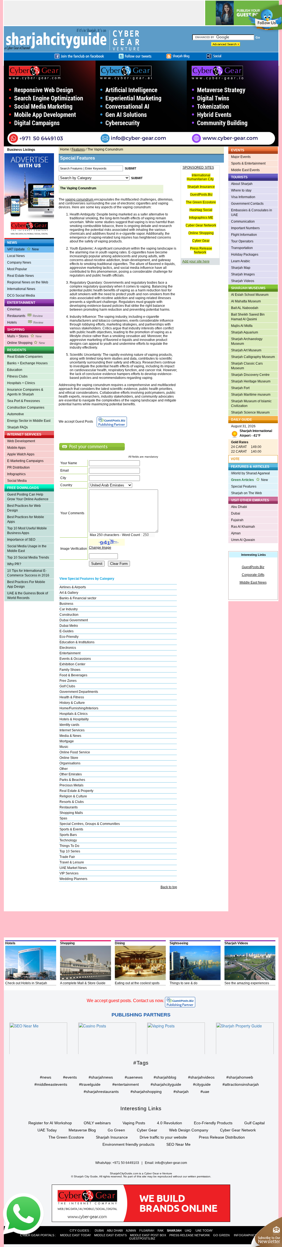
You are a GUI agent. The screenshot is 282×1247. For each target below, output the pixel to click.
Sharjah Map (240, 268)
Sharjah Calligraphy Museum (253, 357)
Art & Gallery (68, 593)
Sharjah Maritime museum (250, 394)
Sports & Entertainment (248, 163)
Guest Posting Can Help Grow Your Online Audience (27, 497)
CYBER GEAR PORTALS (37, 1235)
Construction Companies (25, 407)
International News (21, 289)
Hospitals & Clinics (73, 714)
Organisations (69, 763)
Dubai (235, 513)
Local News (16, 256)
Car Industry (68, 609)
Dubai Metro (68, 626)
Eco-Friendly (68, 637)
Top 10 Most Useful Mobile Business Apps (27, 530)
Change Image (100, 547)
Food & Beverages (73, 675)
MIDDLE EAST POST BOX (148, 1235)
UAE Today (47, 1130)
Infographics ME (201, 218)
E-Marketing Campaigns (25, 461)
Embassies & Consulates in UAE (251, 212)
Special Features (243, 486)
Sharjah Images (243, 274)
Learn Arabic (240, 261)
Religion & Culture (73, 796)
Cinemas (14, 309)
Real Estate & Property (76, 791)
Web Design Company (188, 1130)
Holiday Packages (244, 254)
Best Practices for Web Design (24, 508)
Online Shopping (26, 343)
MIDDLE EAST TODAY (75, 1235)
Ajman (236, 533)
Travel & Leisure (71, 862)
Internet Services (72, 730)
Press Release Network (201, 250)
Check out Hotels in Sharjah (26, 983)
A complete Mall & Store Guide (82, 983)
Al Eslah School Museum (250, 295)
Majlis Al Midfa (242, 326)
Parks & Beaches (72, 780)
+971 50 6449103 (125, 1163)
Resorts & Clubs (71, 802)
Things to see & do (183, 983)
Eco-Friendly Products (213, 1123)
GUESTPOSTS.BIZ (142, 1238)
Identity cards (69, 725)
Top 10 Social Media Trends (28, 557)
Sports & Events (71, 829)
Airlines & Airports (72, 587)
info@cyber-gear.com (171, 1163)
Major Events (241, 157)
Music (63, 747)
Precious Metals (71, 785)
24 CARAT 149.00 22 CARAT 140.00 (246, 446)
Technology (68, 840)
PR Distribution (18, 467)
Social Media (17, 481)
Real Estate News (20, 276)
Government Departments (78, 692)
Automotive (15, 414)
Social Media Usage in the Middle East (27, 548)
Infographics (16, 474)
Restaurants (25, 316)
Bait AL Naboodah (244, 308)
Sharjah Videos (242, 281)
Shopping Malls (71, 813)
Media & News (70, 736)
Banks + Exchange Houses (27, 363)
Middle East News (253, 582)
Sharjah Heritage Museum (250, 381)
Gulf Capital (254, 1123)
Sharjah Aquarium (244, 332)
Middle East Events (245, 170)
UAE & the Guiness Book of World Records (27, 595)
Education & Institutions (76, 642)
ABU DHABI (115, 1230)
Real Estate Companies (25, 357)
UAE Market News (73, 868)
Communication (243, 221)
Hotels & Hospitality (74, 719)
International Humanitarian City (200, 177)
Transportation (242, 248)
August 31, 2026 (251, 430)
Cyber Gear (201, 241)
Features (78, 149)
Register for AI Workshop (50, 1123)
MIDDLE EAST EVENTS (110, 1235)
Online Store (68, 758)
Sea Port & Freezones (23, 401)
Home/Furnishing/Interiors (78, 708)
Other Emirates (70, 774)
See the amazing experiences (246, 983)
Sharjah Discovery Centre (250, 375)
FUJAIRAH (146, 1230)
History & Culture (72, 703)
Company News (19, 262)
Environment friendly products (128, 1144)
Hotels (25, 322)
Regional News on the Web (27, 282)
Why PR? (14, 564)
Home (64, 149)
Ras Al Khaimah (243, 527)
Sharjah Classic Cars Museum (247, 366)
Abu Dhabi (239, 507)
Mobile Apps (16, 448)
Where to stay (241, 190)
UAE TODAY (204, 1230)
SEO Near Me (178, 1144)
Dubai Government (73, 620)
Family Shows (69, 670)
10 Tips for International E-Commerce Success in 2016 (28, 573)
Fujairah (237, 520)
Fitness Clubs (17, 376)
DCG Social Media (21, 295)
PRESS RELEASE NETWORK (189, 1235)
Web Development (21, 441)
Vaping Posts (134, 1123)
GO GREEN (221, 1235)
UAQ (188, 1230)
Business (66, 604)
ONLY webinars (97, 1123)
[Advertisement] (26, 625)
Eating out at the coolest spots (137, 983)
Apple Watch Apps (20, 454)
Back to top (169, 887)
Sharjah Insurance (201, 187)
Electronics (67, 648)
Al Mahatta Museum (246, 301)
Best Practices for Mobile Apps (25, 519)
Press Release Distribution (222, 1137)
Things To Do (69, 846)
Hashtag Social (200, 210)
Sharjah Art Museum (246, 350)
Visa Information (243, 197)
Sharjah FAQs (17, 427)
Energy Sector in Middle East (28, 421)
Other (63, 769)
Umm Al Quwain (243, 540)
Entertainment (69, 653)
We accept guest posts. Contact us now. (125, 1000)
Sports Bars (68, 835)
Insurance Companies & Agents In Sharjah (25, 392)
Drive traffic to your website (163, 1137)
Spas (63, 818)
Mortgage (66, 741)
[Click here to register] (141, 103)
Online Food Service (74, 752)
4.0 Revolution (169, 1123)
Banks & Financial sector (77, 598)
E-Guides (66, 631)
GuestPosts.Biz (201, 194)
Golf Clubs (67, 686)
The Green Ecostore (201, 202)
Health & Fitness (71, 697)
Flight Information (244, 235)
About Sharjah (242, 184)
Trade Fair (67, 857)
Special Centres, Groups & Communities (89, 824)
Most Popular (17, 269)
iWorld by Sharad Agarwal (250, 473)
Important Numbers (245, 228)
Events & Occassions (75, 659)
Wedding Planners (73, 879)
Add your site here (196, 261)
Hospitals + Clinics (21, 383)
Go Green (116, 1130)
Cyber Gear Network (201, 225)
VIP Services (68, 873)
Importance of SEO (21, 540)
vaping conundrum (79, 199)
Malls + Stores (24, 336)
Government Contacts (247, 204)
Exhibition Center (72, 664)
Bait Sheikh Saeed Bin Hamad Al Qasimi (248, 317)
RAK (161, 1230)
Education (14, 370)
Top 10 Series (69, 851)
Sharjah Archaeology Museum (246, 341)
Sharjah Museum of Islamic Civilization (251, 403)
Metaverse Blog (82, 1130)
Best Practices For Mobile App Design (26, 584)
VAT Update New (23, 249)
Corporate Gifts (253, 575)
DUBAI (99, 1230)
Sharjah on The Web (246, 493)
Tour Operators (242, 241)
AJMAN (131, 1230)
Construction (68, 615)
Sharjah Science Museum (250, 412)
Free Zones (68, 681)
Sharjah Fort (240, 388)
